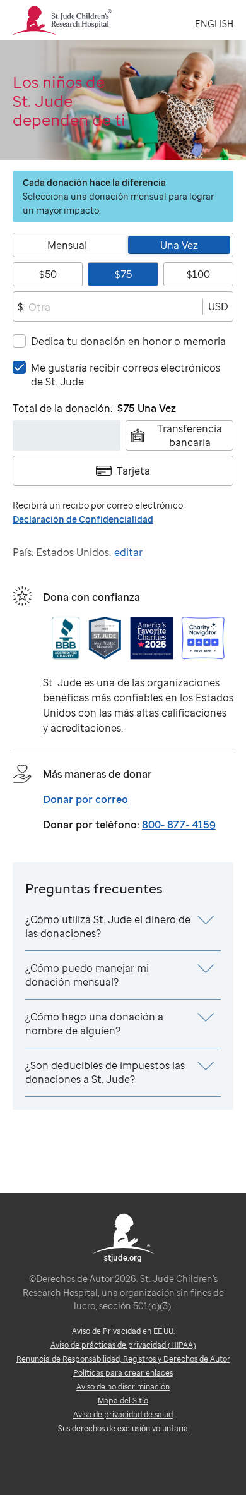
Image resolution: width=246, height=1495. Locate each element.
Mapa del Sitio (123, 1400)
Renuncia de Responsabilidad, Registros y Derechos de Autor (123, 1358)
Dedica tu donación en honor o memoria (128, 341)
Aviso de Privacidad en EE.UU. (123, 1331)
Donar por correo (85, 799)
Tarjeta (133, 471)
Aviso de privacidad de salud (123, 1414)
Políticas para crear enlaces (123, 1372)
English (214, 24)
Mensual (67, 245)
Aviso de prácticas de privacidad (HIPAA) (123, 1345)
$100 (198, 274)
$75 (123, 274)
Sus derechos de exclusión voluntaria (123, 1428)
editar (128, 552)
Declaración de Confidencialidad (83, 519)
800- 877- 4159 (179, 825)
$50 (48, 274)
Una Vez (179, 245)
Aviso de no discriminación (123, 1386)
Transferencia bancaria (189, 435)
